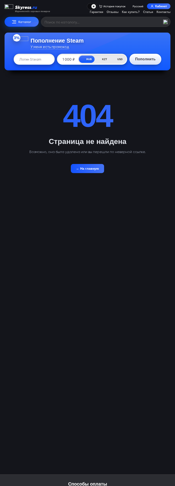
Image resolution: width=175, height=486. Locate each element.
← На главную (87, 168)
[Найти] (165, 22)
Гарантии (96, 12)
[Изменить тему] (92, 6)
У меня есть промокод (50, 47)
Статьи (148, 12)
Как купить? (131, 12)
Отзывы (112, 12)
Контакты (163, 12)
